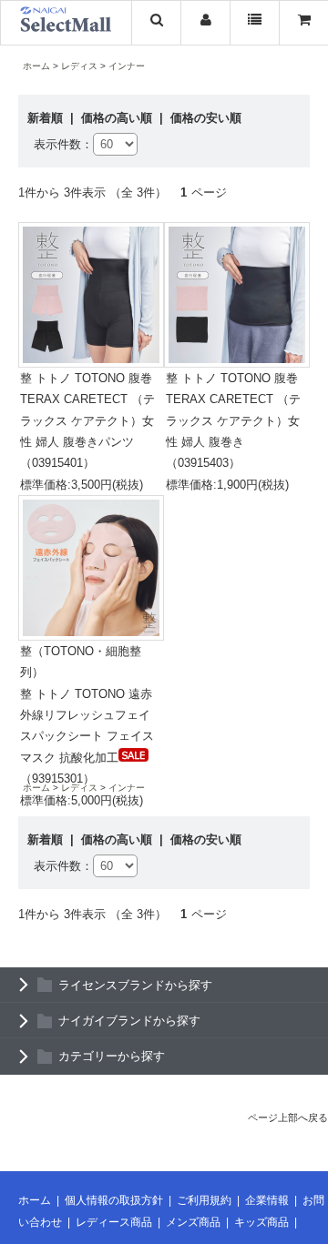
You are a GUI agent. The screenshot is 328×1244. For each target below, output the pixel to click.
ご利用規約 (204, 1200)
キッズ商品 (261, 1222)
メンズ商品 (193, 1222)
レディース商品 (114, 1222)
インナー (126, 66)
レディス (79, 66)
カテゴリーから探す (111, 1056)
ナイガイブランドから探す (129, 1020)
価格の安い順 (205, 118)
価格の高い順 (118, 118)
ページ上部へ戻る (288, 1117)
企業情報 (267, 1200)
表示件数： (63, 144)
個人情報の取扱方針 (114, 1200)
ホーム (36, 66)
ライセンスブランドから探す (135, 985)
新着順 (47, 118)
